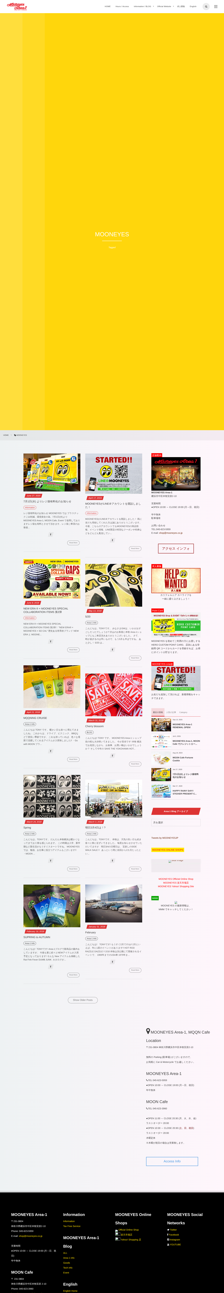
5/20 (87, 616)
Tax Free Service (71, 1226)
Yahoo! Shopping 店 (130, 1239)
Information (69, 1221)
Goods (66, 1262)
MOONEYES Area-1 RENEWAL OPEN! (182, 726)
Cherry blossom (94, 726)
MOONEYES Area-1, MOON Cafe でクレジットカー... (186, 742)
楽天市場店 (126, 1234)
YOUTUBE (175, 1244)
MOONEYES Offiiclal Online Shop (176, 879)
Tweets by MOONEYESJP (164, 838)
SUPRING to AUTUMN (36, 937)
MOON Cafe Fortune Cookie (183, 759)
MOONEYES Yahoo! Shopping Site (176, 886)
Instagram (175, 1239)
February (90, 932)
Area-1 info (68, 1258)
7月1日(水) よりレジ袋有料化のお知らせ (47, 501)
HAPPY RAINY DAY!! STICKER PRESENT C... (185, 792)
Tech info (67, 1267)
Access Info (172, 1161)
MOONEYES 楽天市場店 (176, 882)
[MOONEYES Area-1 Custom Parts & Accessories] (17, 6)
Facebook (174, 1234)
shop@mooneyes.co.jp (171, 533)
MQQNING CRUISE (35, 718)
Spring (27, 827)
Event (66, 1272)
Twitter (173, 1229)
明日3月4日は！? (95, 827)
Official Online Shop (128, 1229)
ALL (65, 1253)
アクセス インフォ (176, 548)
